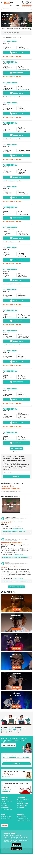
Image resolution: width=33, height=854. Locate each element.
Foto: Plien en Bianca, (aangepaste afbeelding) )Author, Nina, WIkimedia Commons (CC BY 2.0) (17, 29)
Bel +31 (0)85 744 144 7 (11, 730)
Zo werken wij (6, 791)
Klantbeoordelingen (23, 799)
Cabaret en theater (6, 801)
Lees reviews (6, 777)
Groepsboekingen (6, 816)
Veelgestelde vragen (22, 803)
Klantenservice (21, 816)
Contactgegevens (22, 805)
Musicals (3, 803)
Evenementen (5, 805)
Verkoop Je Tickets (6, 818)
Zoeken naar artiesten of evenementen (12, 9)
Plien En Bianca (9, 16)
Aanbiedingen (5, 807)
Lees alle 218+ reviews (20, 19)
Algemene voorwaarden (23, 820)
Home (3, 16)
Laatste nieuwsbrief (6, 809)
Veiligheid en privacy (22, 818)
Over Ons (19, 801)
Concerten (4, 799)
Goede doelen (21, 807)
